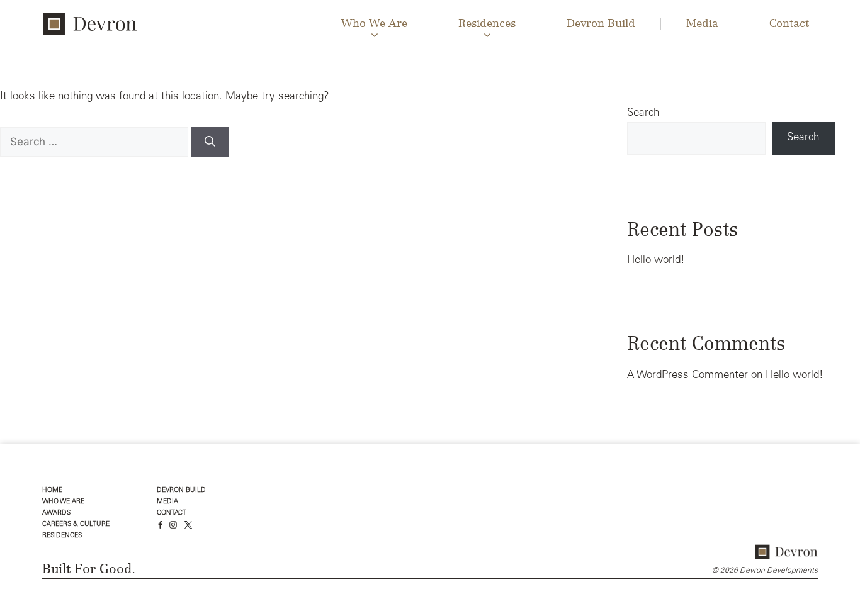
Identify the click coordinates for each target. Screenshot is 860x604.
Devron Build (601, 24)
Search (643, 113)
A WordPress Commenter (687, 376)
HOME (52, 490)
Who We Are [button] (374, 24)
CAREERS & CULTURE (76, 524)
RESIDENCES (62, 535)
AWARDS (56, 513)
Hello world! (656, 260)
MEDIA (167, 501)
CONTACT (171, 513)
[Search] (210, 142)
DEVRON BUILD (181, 490)
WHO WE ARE (63, 501)
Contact (789, 24)
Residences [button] (487, 24)
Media (702, 24)
